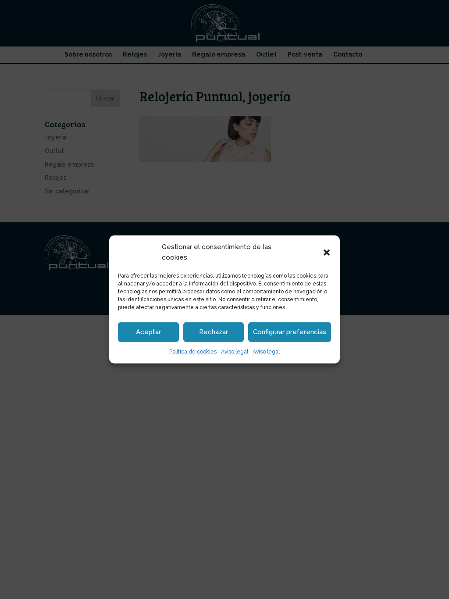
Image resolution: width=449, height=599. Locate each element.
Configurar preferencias (289, 332)
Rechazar (213, 332)
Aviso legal (234, 351)
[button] (326, 252)
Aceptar (148, 332)
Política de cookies (193, 351)
